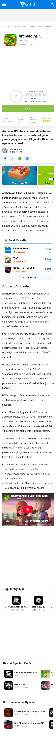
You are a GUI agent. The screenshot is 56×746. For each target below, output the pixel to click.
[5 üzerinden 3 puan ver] (35, 95)
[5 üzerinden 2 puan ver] (31, 95)
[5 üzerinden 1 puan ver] (27, 95)
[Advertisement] (28, 68)
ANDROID (24, 44)
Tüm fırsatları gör (28, 277)
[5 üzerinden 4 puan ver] (40, 95)
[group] (28, 176)
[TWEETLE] (13, 160)
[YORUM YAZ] (27, 160)
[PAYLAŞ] (5, 160)
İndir (28, 108)
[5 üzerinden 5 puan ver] (44, 95)
